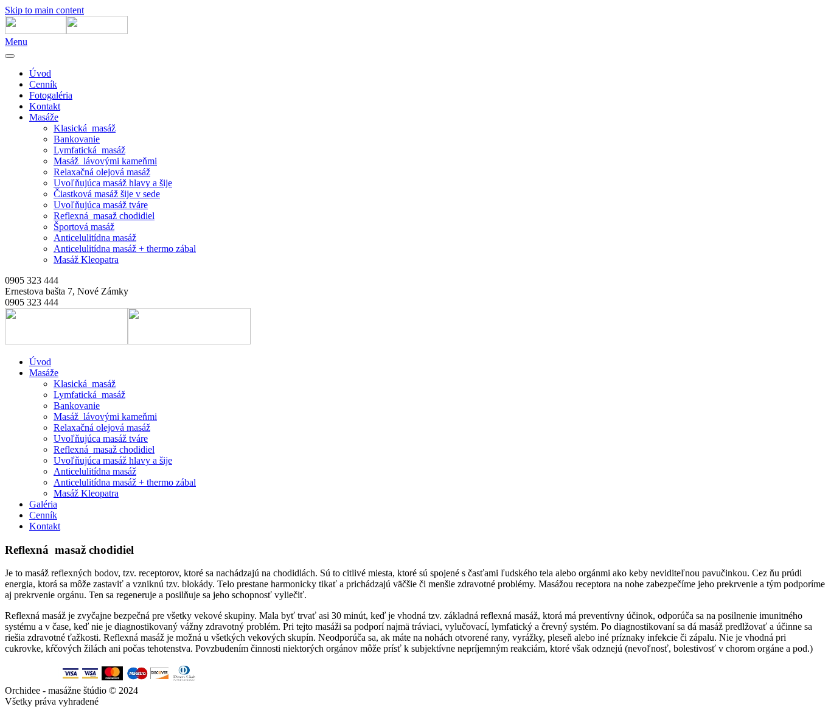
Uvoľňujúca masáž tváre (101, 205)
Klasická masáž (85, 128)
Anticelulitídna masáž (95, 237)
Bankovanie (77, 139)
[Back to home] (66, 31)
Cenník (43, 84)
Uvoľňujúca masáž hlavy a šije (113, 183)
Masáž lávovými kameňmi (105, 161)
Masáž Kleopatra (86, 259)
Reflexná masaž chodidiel (104, 216)
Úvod (40, 73)
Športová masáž (84, 227)
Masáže (43, 117)
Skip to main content (44, 10)
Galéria (43, 504)
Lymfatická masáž (89, 150)
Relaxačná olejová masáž (102, 172)
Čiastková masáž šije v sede (107, 194)
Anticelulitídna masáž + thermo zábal (125, 248)
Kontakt (44, 106)
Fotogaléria (50, 95)
